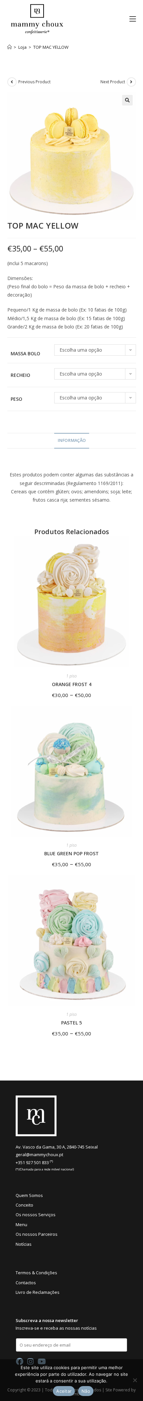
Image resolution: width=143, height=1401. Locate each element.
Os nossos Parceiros (37, 1234)
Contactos (26, 1283)
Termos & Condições (36, 1273)
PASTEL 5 (71, 1022)
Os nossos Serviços (36, 1215)
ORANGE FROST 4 (71, 684)
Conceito (24, 1205)
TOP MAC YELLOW (51, 47)
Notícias (24, 1244)
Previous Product (34, 82)
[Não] (134, 1380)
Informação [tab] (72, 440)
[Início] (9, 47)
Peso (16, 399)
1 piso (71, 676)
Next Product (112, 82)
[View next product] (131, 82)
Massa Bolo (25, 353)
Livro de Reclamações (38, 1292)
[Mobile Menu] (130, 19)
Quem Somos (29, 1195)
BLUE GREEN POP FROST (71, 853)
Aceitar (64, 1391)
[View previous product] (12, 82)
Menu (21, 1224)
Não (85, 1391)
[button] (127, 100)
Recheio (20, 375)
